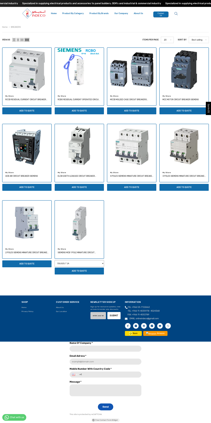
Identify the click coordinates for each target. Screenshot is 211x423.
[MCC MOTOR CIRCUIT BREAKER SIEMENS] (184, 70)
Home (5, 27)
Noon (135, 333)
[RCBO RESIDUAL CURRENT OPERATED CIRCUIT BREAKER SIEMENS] (79, 70)
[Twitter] (168, 326)
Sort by (182, 40)
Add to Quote (26, 111)
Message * (75, 381)
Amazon (161, 333)
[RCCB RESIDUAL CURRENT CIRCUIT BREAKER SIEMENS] (26, 70)
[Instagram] (136, 326)
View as (6, 40)
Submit (114, 315)
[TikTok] (152, 326)
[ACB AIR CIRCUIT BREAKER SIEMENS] (26, 146)
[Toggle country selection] (74, 374)
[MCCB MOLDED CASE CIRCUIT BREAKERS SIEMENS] (131, 70)
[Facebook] (128, 326)
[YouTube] (160, 326)
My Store (9, 96)
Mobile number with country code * (91, 369)
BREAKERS (16, 27)
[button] (14, 40)
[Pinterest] (144, 326)
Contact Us (161, 14)
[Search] (176, 13)
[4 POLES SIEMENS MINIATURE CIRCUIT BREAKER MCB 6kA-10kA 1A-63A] (131, 146)
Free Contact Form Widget (106, 420)
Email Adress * (78, 356)
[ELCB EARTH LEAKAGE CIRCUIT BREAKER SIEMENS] (79, 146)
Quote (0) (208, 108)
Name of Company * (81, 343)
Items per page (150, 40)
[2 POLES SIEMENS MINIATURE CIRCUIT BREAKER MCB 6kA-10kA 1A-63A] (26, 223)
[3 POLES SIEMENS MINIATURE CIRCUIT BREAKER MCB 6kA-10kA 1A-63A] (184, 146)
